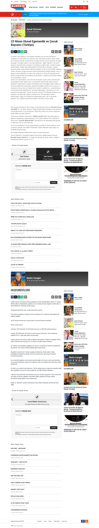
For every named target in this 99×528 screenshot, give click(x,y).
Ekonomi (53, 7)
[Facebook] (12, 51)
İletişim (50, 521)
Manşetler (16, 1)
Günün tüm (83, 14)
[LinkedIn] (18, 51)
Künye (45, 521)
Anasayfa (15, 19)
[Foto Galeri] (87, 1)
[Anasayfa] (11, 1)
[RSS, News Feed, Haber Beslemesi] (86, 521)
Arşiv (30, 1)
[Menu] (71, 7)
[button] (52, 51)
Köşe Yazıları (33, 7)
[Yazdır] (25, 51)
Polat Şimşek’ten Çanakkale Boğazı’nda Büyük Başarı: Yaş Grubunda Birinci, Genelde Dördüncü (48, 14)
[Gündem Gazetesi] (18, 7)
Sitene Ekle (35, 1)
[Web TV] (84, 1)
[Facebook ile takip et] (83, 521)
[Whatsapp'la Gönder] (22, 51)
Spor (47, 7)
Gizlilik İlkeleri (57, 521)
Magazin (60, 7)
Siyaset (41, 7)
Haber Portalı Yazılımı (18, 525)
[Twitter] (15, 51)
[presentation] (16, 14)
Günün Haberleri (23, 1)
